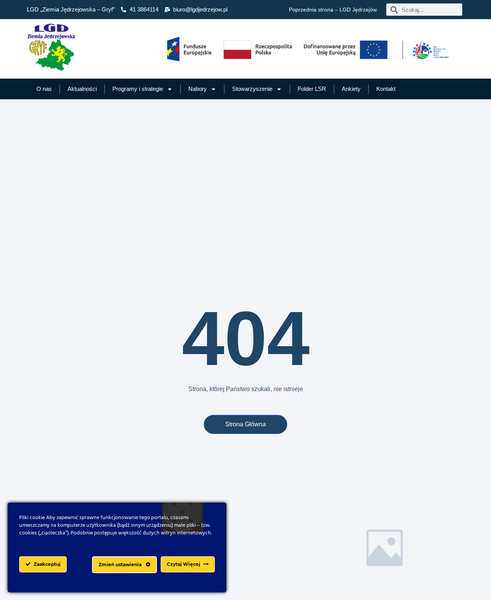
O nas (44, 88)
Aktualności (82, 88)
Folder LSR (312, 88)
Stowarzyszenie (252, 88)
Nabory (197, 88)
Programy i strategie (137, 88)
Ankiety (351, 88)
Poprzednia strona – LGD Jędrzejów (333, 10)
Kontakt (385, 88)
